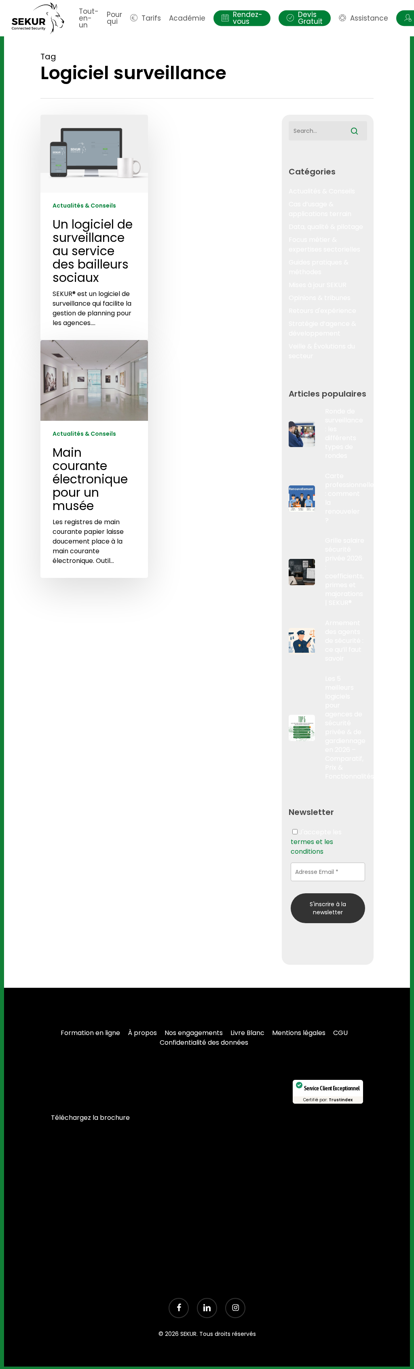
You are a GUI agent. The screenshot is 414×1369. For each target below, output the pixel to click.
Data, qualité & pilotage (326, 226)
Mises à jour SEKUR (317, 285)
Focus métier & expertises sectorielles (324, 244)
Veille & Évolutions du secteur (322, 351)
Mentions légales (298, 1032)
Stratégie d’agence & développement (322, 328)
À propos (142, 1032)
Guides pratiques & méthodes (319, 267)
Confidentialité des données (204, 1042)
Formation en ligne (90, 1032)
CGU (340, 1032)
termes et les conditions (312, 846)
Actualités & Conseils (84, 206)
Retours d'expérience (322, 310)
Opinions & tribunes (320, 297)
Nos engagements (194, 1032)
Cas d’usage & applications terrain (320, 208)
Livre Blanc (247, 1032)
